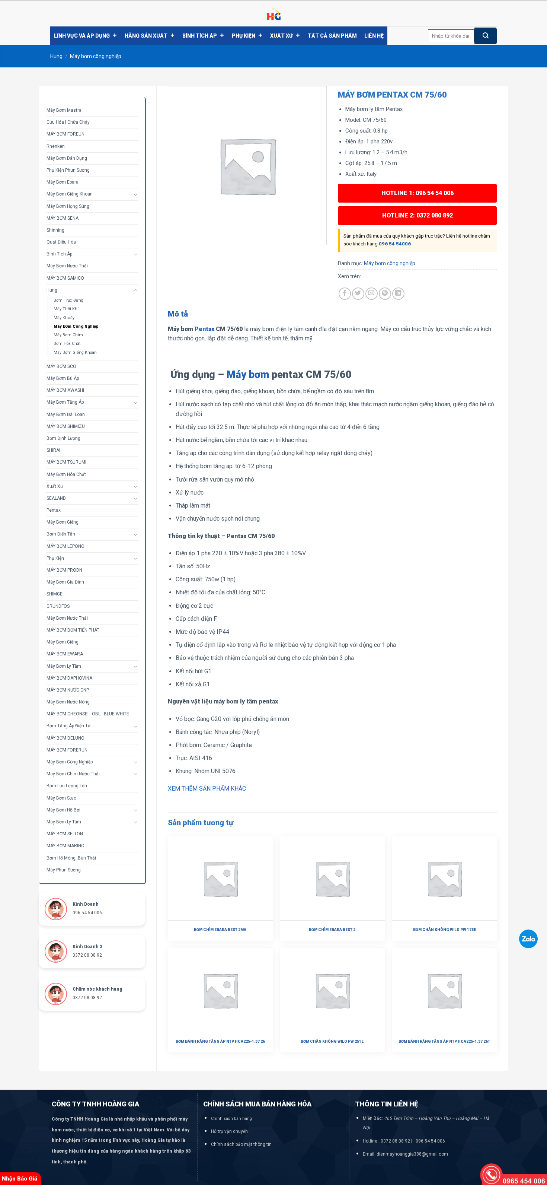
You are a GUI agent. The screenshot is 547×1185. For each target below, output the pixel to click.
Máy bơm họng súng (68, 206)
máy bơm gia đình (65, 582)
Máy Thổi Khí (66, 308)
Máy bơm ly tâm (64, 666)
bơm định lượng (63, 438)
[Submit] (485, 36)
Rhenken (56, 146)
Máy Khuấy (64, 317)
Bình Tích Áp (199, 36)
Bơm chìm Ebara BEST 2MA (220, 930)
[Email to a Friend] (371, 293)
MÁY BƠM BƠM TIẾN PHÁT (73, 630)
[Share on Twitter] (358, 293)
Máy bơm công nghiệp (95, 56)
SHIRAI (53, 450)
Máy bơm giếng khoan (75, 352)
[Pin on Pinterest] (385, 293)
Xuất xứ (281, 36)
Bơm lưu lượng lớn (67, 785)
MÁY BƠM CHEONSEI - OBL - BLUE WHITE (88, 714)
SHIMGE (55, 594)
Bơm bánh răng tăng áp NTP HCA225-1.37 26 (220, 1041)
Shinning (55, 230)
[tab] (178, 314)
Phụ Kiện (243, 36)
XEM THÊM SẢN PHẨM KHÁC (207, 788)
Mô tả (178, 313)
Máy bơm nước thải (67, 266)
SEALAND (56, 498)
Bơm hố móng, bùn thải (71, 858)
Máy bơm (248, 375)
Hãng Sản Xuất (146, 36)
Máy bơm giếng (63, 522)
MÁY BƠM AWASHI (65, 390)
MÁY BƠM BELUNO (65, 738)
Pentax (54, 510)
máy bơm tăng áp (65, 402)
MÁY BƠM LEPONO (65, 546)
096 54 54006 (395, 244)
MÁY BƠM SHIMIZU (66, 426)
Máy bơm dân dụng (67, 158)
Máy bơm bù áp (63, 378)
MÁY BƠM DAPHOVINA (69, 678)
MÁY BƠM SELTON (65, 833)
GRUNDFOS (58, 606)
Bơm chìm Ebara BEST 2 (332, 930)
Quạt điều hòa (61, 242)
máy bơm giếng (63, 642)
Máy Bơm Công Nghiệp (70, 762)
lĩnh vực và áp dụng (82, 36)
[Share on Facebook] (345, 293)
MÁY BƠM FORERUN (67, 750)
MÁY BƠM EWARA (65, 654)
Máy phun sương (64, 870)
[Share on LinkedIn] (398, 293)
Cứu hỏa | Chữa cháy (68, 122)
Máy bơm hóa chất (66, 474)
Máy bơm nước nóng (68, 702)
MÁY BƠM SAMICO (65, 278)
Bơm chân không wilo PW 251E (332, 1041)
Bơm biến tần (61, 534)
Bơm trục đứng (68, 300)
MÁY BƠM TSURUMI (66, 462)
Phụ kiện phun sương (68, 170)
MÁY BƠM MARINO (65, 845)
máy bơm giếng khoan (70, 194)
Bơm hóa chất (67, 343)
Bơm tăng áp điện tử (68, 725)
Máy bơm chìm (68, 335)
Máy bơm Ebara (63, 182)
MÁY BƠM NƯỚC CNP (68, 690)
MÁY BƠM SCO (61, 366)
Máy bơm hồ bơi (63, 810)
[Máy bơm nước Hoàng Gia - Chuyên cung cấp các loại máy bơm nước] (273, 13)
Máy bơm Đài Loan (66, 414)
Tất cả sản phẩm (332, 36)
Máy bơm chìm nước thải (73, 773)
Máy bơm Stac (61, 798)
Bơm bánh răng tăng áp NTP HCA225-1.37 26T (444, 1041)
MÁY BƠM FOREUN (65, 134)
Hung (56, 56)
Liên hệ (374, 36)
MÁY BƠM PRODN (64, 570)
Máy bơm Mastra (64, 110)
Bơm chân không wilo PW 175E (444, 930)
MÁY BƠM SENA (63, 218)
